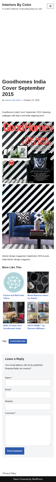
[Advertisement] (28, 49)
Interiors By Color (13, 100)
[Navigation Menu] (50, 6)
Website (9, 401)
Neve (16, 479)
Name (8, 377)
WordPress (37, 479)
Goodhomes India (18, 341)
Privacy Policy (9, 473)
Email (8, 389)
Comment (10, 413)
